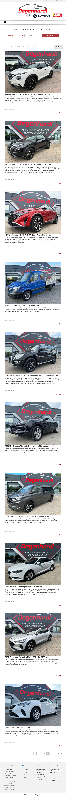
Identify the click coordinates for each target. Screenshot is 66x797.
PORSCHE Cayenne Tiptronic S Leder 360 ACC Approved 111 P (29, 446)
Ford (25, 777)
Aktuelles (41, 774)
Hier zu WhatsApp (56, 772)
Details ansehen (9, 109)
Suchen (58, 47)
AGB (56, 778)
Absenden (50, 35)
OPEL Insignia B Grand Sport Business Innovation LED (26, 587)
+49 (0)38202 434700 (8, 0)
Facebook (48, 0)
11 (58, 753)
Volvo (25, 776)
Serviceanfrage (41, 772)
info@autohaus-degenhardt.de (20, 0)
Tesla (25, 774)
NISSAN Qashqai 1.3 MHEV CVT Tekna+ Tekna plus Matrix (28, 235)
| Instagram (53, 0)
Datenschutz (56, 777)
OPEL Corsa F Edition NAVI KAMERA (19, 727)
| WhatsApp (59, 0)
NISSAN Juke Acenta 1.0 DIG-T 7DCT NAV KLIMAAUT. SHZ (28, 94)
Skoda (26, 769)
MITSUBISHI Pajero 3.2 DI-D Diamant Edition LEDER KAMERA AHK (31, 376)
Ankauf (41, 777)
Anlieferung (41, 776)
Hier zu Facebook (56, 769)
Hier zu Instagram (56, 771)
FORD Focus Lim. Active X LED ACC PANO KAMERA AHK (27, 657)
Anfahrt (41, 779)
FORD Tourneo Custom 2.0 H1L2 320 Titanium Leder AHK (28, 516)
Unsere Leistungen (41, 769)
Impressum (56, 780)
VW (26, 772)
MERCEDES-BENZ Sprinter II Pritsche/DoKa (22, 305)
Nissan (26, 771)
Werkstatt (41, 771)
